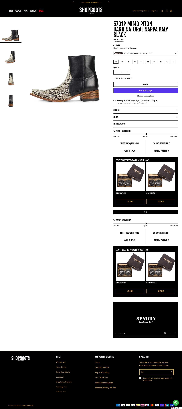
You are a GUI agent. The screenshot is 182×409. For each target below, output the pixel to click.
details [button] (115, 117)
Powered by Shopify (27, 405)
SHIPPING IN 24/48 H (91, 2)
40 (122, 62)
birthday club (61, 392)
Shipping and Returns (64, 382)
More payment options (145, 96)
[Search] (162, 11)
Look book (60, 377)
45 (154, 62)
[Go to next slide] (108, 2)
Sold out (146, 84)
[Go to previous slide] (73, 2)
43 (141, 62)
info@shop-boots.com (104, 382)
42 (135, 62)
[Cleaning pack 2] (160, 176)
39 (116, 62)
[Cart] (171, 11)
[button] (176, 408)
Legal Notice (165, 378)
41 (128, 62)
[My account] (166, 11)
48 (173, 62)
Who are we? (60, 362)
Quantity (116, 68)
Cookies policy (61, 387)
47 (167, 62)
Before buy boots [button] (119, 124)
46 (161, 62)
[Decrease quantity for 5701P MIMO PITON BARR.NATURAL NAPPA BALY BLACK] (116, 72)
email (142, 372)
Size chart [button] (116, 110)
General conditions (63, 372)
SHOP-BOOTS (17, 405)
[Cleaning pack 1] (130, 176)
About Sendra (61, 367)
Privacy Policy (147, 380)
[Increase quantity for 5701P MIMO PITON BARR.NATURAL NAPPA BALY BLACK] (128, 72)
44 (148, 62)
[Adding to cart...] (145, 212)
